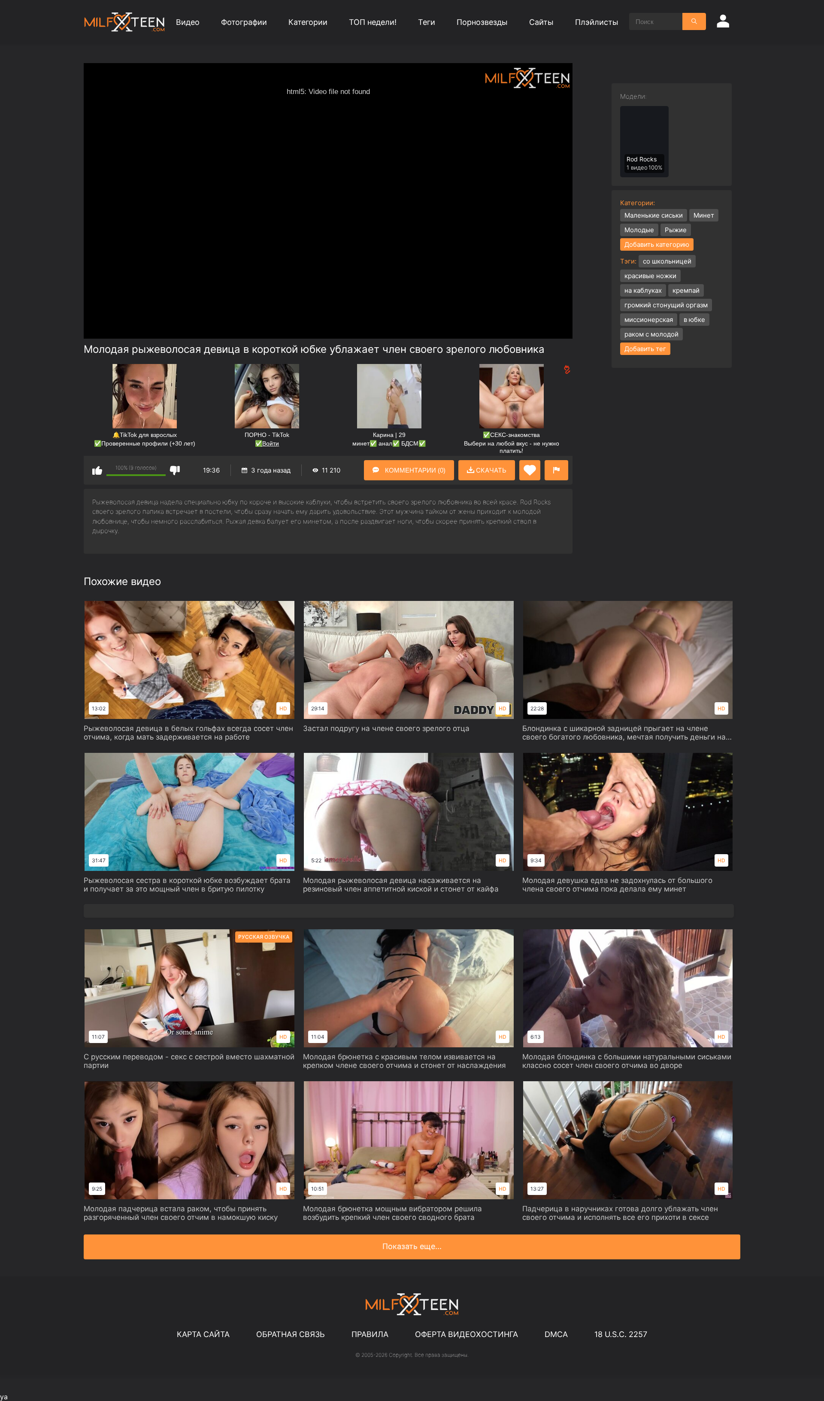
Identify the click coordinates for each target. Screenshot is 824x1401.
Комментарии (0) (414, 470)
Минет (704, 215)
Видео (188, 22)
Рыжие (676, 230)
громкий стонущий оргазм (666, 305)
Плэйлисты (596, 22)
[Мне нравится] (97, 470)
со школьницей (667, 261)
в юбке (694, 319)
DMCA (556, 1334)
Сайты (541, 22)
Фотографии (244, 22)
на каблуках (643, 290)
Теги (426, 22)
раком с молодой (651, 334)
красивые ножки (650, 276)
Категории (307, 22)
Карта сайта (203, 1334)
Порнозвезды (482, 22)
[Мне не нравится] (175, 470)
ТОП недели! (373, 22)
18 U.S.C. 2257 (620, 1334)
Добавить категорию (656, 244)
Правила (369, 1334)
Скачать (490, 470)
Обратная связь (290, 1334)
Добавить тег (645, 349)
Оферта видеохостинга (466, 1334)
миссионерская (648, 319)
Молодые (639, 230)
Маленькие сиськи (653, 215)
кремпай (686, 290)
